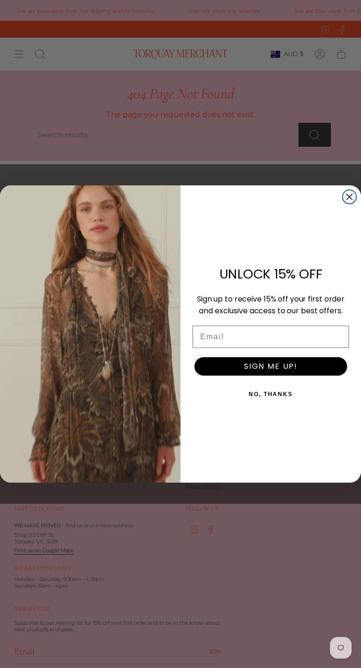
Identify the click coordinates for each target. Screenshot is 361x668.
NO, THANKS (271, 394)
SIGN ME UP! (271, 366)
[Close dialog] (350, 197)
